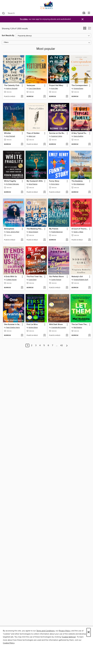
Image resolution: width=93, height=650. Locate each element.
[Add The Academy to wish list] (89, 192)
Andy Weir (54, 88)
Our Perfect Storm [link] (56, 277)
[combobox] (41, 13)
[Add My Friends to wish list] (66, 240)
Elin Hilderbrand (79, 184)
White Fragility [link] (10, 181)
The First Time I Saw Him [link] (35, 277)
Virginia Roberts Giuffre (81, 280)
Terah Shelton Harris (13, 327)
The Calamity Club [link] (11, 85)
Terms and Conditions (45, 631)
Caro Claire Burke (35, 88)
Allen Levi (32, 136)
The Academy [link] (77, 181)
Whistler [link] (7, 133)
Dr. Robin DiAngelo (12, 184)
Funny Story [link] (54, 181)
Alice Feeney (33, 184)
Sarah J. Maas (78, 232)
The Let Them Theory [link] (80, 324)
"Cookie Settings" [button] (68, 637)
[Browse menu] (89, 13)
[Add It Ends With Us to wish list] (21, 287)
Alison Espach (33, 232)
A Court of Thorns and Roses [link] (80, 229)
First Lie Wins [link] (32, 324)
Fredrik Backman (57, 232)
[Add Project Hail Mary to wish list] (66, 96)
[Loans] (84, 13)
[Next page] (67, 345)
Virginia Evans (78, 88)
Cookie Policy (8, 643)
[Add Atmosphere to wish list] (21, 240)
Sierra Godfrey (78, 136)
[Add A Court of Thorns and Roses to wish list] (89, 240)
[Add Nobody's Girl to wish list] (89, 287)
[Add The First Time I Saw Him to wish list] (44, 287)
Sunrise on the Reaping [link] (57, 133)
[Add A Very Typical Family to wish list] (89, 144)
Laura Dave (32, 280)
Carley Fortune (56, 280)
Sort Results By (8, 35)
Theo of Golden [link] (33, 133)
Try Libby (24, 19)
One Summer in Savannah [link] (12, 324)
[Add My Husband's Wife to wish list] (44, 192)
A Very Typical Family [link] (80, 133)
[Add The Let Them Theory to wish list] (89, 335)
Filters (6, 42)
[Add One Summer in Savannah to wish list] (21, 335)
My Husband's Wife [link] (35, 181)
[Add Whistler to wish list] (21, 144)
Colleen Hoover (11, 280)
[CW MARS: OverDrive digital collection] (46, 5)
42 (61, 345)
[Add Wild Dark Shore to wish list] (66, 335)
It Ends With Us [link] (10, 277)
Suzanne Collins (56, 136)
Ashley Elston (33, 327)
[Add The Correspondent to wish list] (89, 96)
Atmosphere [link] (9, 229)
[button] (84, 29)
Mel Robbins (78, 327)
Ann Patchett (10, 136)
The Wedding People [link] (35, 229)
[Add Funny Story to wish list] (66, 192)
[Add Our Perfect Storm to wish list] (66, 287)
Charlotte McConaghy (58, 327)
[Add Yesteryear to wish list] (44, 96)
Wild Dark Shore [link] (56, 324)
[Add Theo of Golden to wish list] (44, 144)
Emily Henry (55, 184)
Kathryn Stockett (11, 88)
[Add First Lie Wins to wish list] (44, 335)
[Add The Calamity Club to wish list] (21, 96)
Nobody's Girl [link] (77, 277)
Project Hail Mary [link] (56, 85)
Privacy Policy (64, 631)
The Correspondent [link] (80, 85)
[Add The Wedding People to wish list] (44, 240)
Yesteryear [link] (31, 85)
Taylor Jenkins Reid (12, 232)
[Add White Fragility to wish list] (21, 192)
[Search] (3, 13)
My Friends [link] (53, 229)
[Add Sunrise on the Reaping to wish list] (66, 144)
